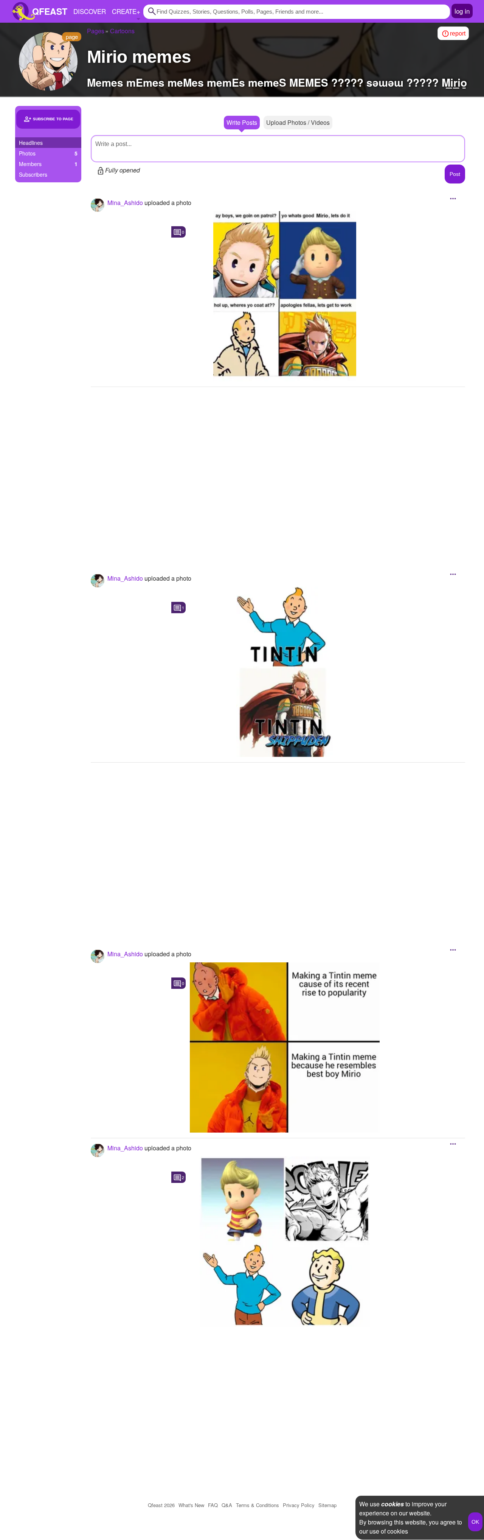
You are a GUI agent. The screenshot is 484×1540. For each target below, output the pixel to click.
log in (462, 11)
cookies (392, 1504)
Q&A (227, 1505)
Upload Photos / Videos (298, 122)
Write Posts (241, 122)
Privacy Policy (299, 1505)
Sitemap (327, 1505)
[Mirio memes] (48, 61)
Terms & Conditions (257, 1505)
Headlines (31, 142)
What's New (191, 1505)
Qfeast (161, 1505)
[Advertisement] (278, 470)
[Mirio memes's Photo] (284, 296)
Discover (89, 11)
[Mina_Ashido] (97, 205)
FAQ (213, 1505)
